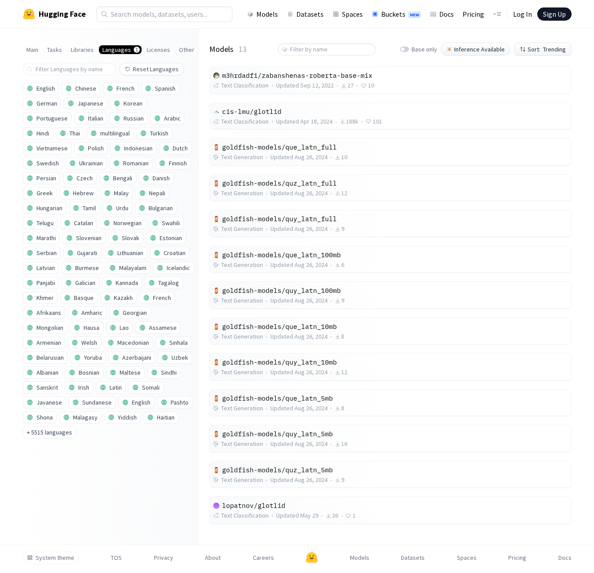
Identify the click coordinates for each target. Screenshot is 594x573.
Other (186, 50)
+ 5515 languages (49, 432)
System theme (55, 558)
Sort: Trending (547, 49)
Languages (120, 50)
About (213, 558)
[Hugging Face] (312, 557)
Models (267, 14)
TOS (116, 558)
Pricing (473, 14)
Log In (522, 14)
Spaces (352, 14)
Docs (446, 14)
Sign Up (554, 14)
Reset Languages (156, 69)
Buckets (400, 14)
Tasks (54, 50)
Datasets (310, 14)
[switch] (404, 49)
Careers (263, 558)
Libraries (82, 50)
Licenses (158, 50)
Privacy (163, 558)
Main (32, 50)
